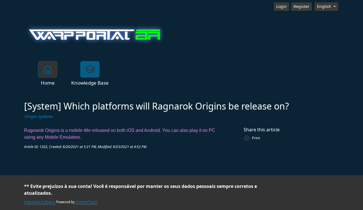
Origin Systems (39, 116)
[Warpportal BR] (95, 34)
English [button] (324, 6)
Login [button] (281, 6)
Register (301, 6)
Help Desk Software (39, 202)
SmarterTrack (86, 202)
